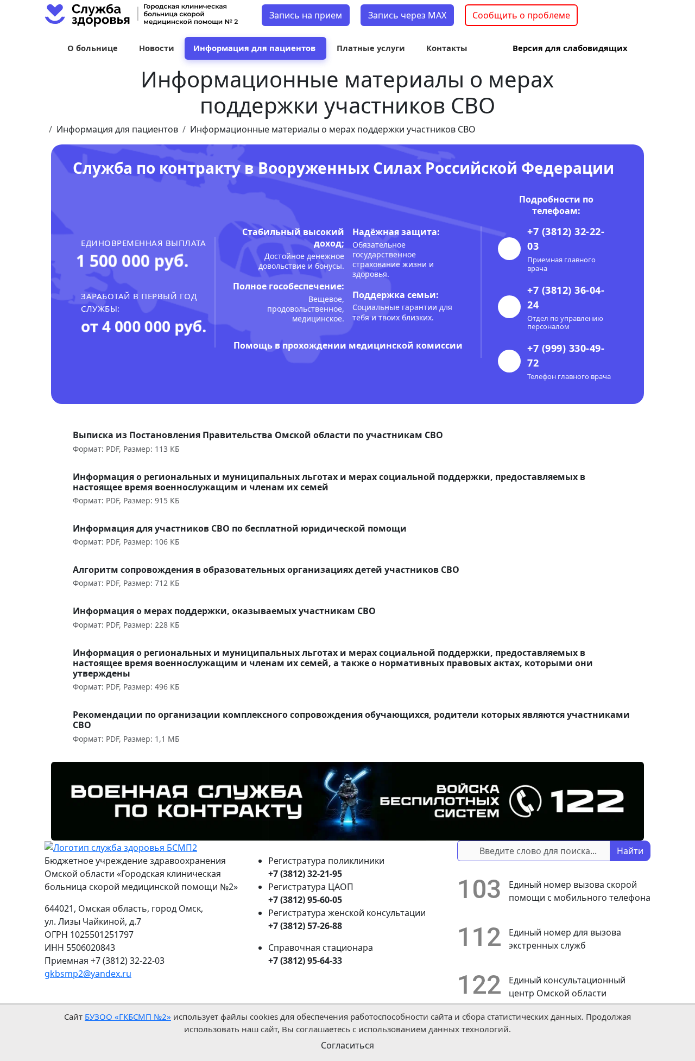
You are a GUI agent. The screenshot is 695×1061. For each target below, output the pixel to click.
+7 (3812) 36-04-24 (565, 297)
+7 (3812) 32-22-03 (565, 238)
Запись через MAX (407, 15)
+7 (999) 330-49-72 (565, 355)
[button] (94, 48)
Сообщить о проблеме (521, 15)
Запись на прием (305, 15)
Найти (630, 851)
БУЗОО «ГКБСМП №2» (128, 1016)
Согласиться (347, 1045)
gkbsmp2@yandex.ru (88, 974)
